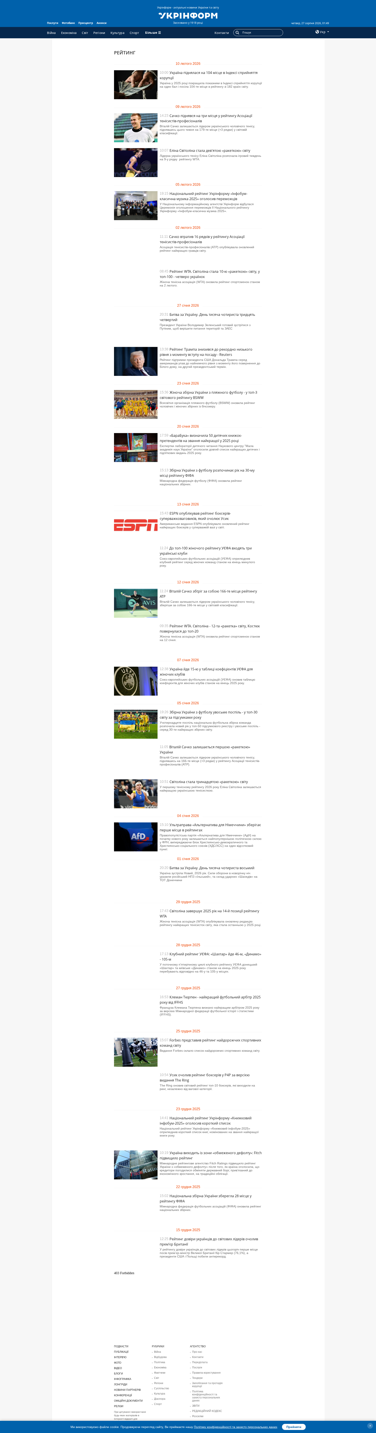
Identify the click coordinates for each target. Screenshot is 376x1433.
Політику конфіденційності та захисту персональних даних (235, 1427)
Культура (117, 33)
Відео (118, 1368)
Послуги (52, 23)
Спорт (134, 33)
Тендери (197, 1377)
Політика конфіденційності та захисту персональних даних (206, 1396)
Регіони (99, 33)
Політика (159, 1362)
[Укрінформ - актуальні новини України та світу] (188, 15)
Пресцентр (85, 23)
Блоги (118, 1373)
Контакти (222, 33)
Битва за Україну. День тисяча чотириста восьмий (212, 867)
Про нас (197, 1351)
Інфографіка (122, 1379)
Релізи (118, 1406)
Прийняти (293, 1427)
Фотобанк (68, 23)
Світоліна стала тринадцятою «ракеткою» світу (209, 781)
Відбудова (160, 1357)
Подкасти (121, 1346)
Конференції (123, 1395)
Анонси (102, 23)
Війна (51, 33)
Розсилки (197, 1416)
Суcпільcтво (161, 1388)
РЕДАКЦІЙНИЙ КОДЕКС (207, 1411)
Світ (85, 33)
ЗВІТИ (196, 1405)
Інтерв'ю (120, 1357)
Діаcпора (159, 1398)
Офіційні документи (128, 1400)
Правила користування (206, 1372)
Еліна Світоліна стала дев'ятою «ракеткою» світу (210, 150)
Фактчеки (159, 1372)
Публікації (121, 1351)
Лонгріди (120, 1384)
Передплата (200, 1362)
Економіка (69, 33)
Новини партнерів (127, 1389)
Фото (117, 1362)
